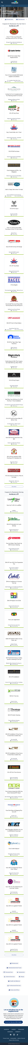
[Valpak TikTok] (17, 1035)
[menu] (2, 2)
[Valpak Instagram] (14, 1035)
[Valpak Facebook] (10, 1035)
